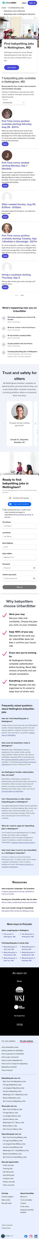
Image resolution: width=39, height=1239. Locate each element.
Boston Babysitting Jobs (11, 1098)
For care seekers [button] (8, 1041)
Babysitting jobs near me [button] (11, 1078)
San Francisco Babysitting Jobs (14, 1101)
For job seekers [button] (26, 1041)
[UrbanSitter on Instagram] (30, 1236)
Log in (24, 3)
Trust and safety (26, 1200)
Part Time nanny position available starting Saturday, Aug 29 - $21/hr (17, 124)
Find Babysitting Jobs (16, 8)
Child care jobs (8, 1165)
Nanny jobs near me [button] (9, 1106)
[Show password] (34, 568)
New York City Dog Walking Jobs (15, 1137)
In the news (24, 1206)
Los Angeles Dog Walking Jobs (14, 1144)
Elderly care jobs (9, 1182)
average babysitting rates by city (16, 760)
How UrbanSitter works (10, 1047)
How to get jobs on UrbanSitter (13, 1054)
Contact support (7, 1197)
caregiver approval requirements (23, 842)
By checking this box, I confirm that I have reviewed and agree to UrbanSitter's (19, 513)
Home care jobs (8, 1185)
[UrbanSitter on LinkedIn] (35, 1236)
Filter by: (5, 100)
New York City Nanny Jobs (12, 1109)
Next (22, 295)
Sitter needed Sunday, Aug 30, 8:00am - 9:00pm (19, 206)
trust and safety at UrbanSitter (12, 791)
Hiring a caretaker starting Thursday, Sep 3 (16, 276)
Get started (11, 67)
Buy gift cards (7, 1203)
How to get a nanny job (10, 1057)
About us (23, 1197)
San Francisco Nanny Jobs (12, 1129)
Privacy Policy (19, 515)
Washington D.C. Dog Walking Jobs (16, 1150)
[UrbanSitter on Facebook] (25, 1236)
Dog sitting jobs (8, 1175)
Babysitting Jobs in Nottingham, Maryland (19, 14)
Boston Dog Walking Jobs (12, 1154)
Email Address (7, 543)
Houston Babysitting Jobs (12, 1091)
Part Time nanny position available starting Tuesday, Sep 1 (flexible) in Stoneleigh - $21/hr (19, 238)
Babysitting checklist (9, 1067)
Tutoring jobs (7, 1169)
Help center (6, 1200)
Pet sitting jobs (8, 1172)
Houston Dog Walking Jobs (13, 1147)
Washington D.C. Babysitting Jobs (15, 1095)
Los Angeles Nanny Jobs (12, 1116)
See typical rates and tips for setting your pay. (18, 911)
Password (6, 564)
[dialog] (3, 1236)
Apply (5, 144)
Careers (23, 1203)
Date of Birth (7, 554)
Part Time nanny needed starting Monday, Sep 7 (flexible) (15, 165)
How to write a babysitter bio (12, 1060)
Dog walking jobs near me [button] (11, 1134)
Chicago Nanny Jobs (10, 1113)
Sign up (32, 3)
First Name (6, 522)
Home (4, 8)
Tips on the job (7, 1070)
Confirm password (9, 575)
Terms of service (7, 1225)
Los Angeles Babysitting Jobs (13, 1088)
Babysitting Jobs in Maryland (14, 11)
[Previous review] (4, 424)
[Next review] (35, 424)
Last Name (6, 533)
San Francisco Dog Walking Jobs (15, 1157)
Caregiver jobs (8, 1178)
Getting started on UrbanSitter (12, 1050)
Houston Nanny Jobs (10, 1119)
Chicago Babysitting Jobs (12, 1085)
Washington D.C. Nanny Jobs (13, 1123)
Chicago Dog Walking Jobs (12, 1141)
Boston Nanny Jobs (10, 1126)
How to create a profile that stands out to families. (19, 902)
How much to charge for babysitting (15, 1064)
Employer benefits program (27, 1211)
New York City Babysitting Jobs (14, 1081)
